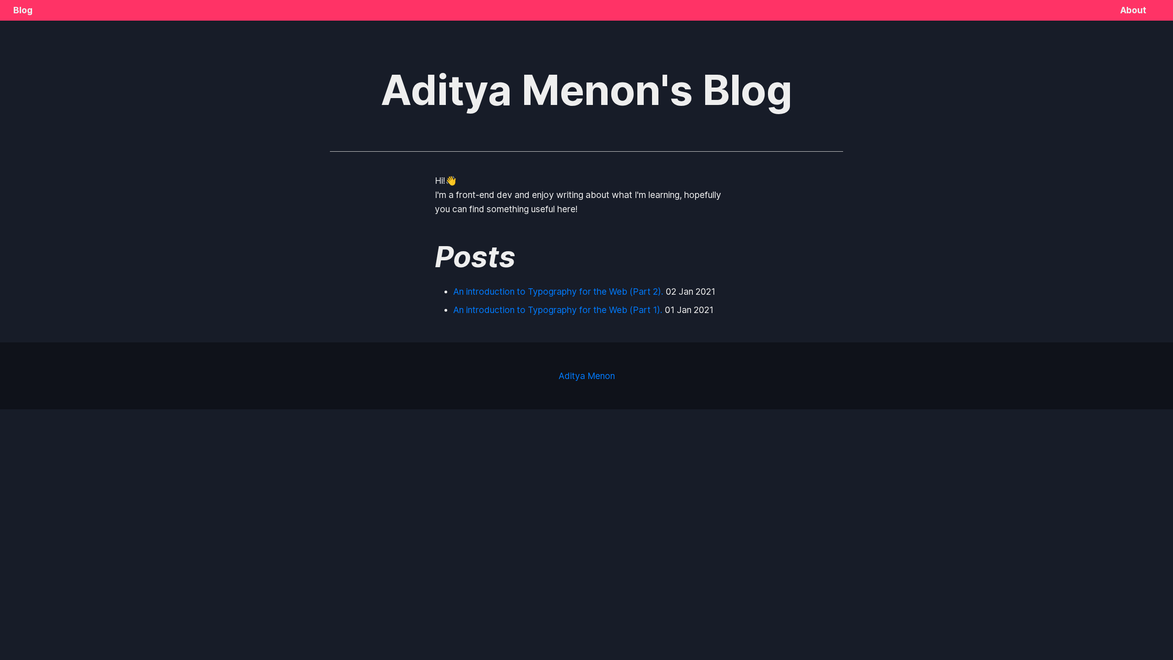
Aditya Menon (587, 375)
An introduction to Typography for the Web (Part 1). (558, 309)
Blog (23, 10)
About (1133, 10)
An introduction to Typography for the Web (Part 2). (558, 291)
